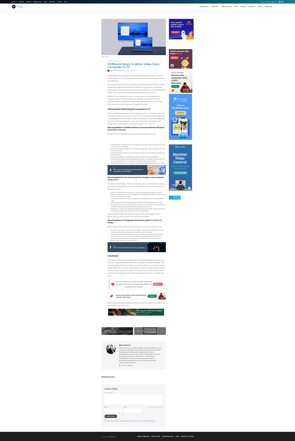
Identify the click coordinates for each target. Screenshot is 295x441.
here (127, 305)
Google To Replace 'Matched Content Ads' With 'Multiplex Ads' (147, 331)
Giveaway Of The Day (187, 436)
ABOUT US (14, 1)
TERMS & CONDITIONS (143, 436)
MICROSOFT (251, 6)
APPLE (236, 6)
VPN (65, 1)
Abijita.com (112, 436)
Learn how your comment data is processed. (141, 421)
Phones (160, 76)
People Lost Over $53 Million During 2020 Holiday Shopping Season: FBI (120, 331)
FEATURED (110, 61)
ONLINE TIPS (214, 6)
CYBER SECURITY (204, 6)
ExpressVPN (268, 6)
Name (106, 407)
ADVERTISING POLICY (168, 436)
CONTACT (59, 1)
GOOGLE (243, 6)
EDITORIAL (21, 1)
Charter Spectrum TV (146, 265)
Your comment (108, 392)
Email (125, 407)
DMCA (45, 1)
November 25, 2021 (121, 70)
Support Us (158, 284)
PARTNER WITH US (37, 1)
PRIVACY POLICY (155, 436)
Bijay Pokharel (113, 70)
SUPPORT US (52, 1)
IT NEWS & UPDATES (226, 6)
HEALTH (260, 6)
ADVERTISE (28, 1)
